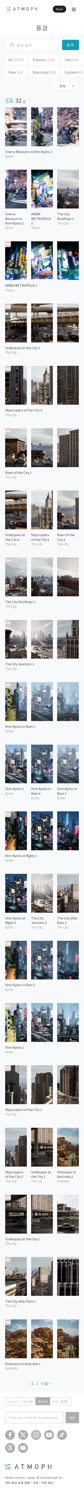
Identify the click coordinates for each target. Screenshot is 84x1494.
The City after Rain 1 (20, 1301)
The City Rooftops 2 (65, 216)
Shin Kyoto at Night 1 (21, 855)
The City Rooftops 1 (20, 601)
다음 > (46, 1383)
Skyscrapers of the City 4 (40, 537)
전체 (62, 86)
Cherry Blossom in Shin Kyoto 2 (14, 218)
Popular (44, 59)
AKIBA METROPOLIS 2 (41, 218)
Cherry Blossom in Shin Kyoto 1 (28, 151)
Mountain (44, 72)
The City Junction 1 (19, 664)
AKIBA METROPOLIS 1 (21, 285)
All (16, 59)
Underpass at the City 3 (22, 348)
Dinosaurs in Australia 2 (66, 1174)
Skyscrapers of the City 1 (23, 1109)
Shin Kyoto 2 (14, 788)
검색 (70, 45)
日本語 (28, 1401)
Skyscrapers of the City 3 (23, 410)
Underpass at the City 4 (15, 537)
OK (72, 1417)
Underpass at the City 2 (41, 1174)
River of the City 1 (18, 472)
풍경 (42, 27)
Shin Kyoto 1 (14, 1047)
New (16, 72)
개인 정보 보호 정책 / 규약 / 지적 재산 (29, 1482)
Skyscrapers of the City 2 (14, 1174)
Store (59, 9)
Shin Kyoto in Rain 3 (20, 985)
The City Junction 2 (39, 920)
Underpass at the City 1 (22, 1239)
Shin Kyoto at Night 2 (15, 920)
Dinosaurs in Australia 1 (23, 1363)
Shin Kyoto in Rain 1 (20, 726)
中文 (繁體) (60, 1401)
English (13, 1401)
